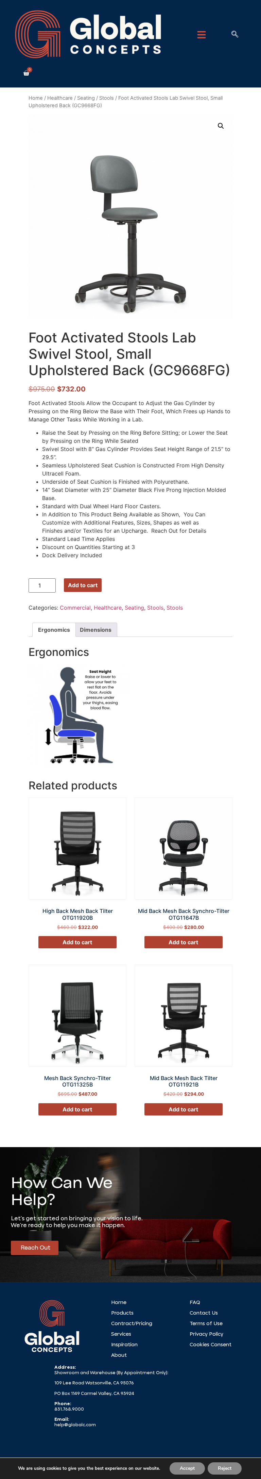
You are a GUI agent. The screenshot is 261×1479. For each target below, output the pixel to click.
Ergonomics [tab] (54, 629)
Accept (187, 1468)
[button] (201, 35)
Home (36, 98)
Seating (86, 98)
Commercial (75, 607)
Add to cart (83, 585)
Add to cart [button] (77, 942)
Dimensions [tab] (95, 629)
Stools (106, 98)
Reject (224, 1468)
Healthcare (60, 98)
